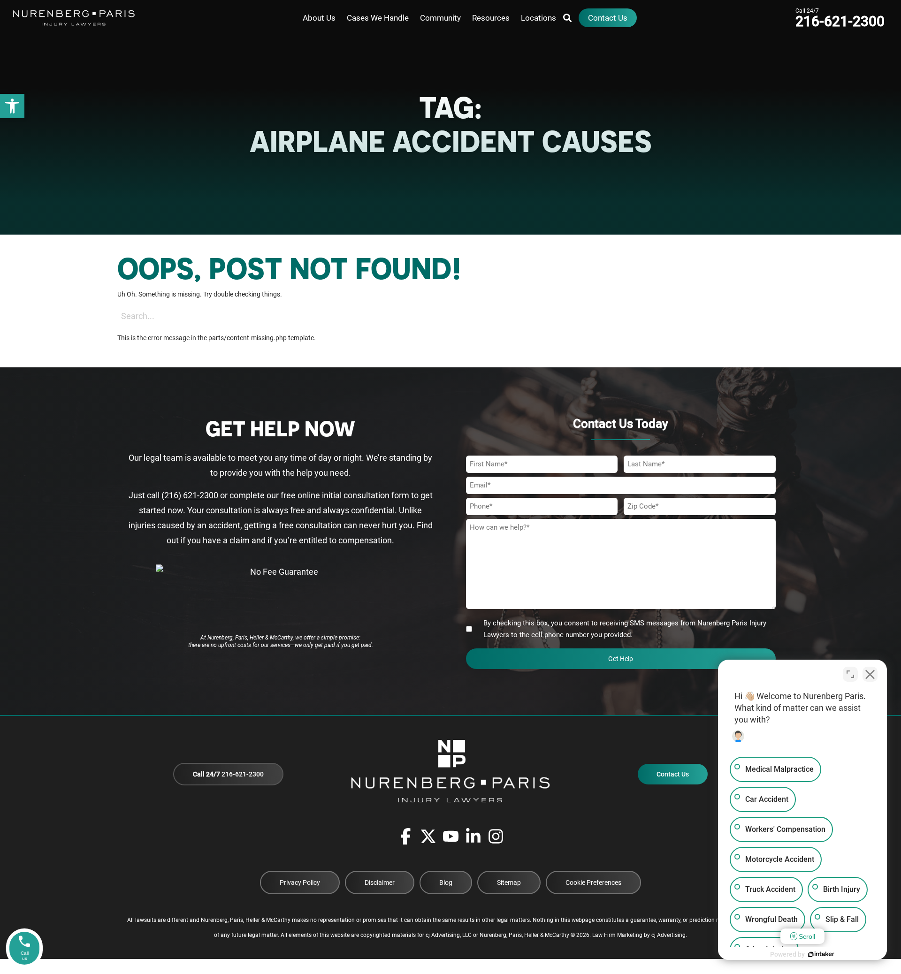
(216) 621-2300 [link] (189, 495)
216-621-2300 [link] (228, 774)
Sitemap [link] (509, 882)
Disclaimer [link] (380, 882)
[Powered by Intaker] (821, 954)
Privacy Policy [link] (300, 882)
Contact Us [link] (673, 774)
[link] (12, 106)
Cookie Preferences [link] (593, 882)
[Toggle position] (850, 674)
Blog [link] (445, 882)
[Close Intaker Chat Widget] (870, 674)
